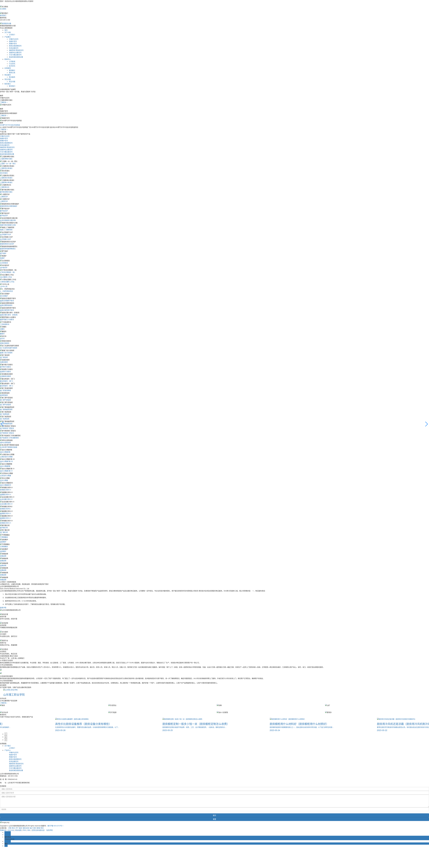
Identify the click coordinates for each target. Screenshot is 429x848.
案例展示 (12, 70)
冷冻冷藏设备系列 (15, 55)
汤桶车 (2, 329)
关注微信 (3, 9)
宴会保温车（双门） (7, 381)
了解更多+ (3, 703)
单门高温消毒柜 (5, 390)
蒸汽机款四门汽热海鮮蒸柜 (9, 438)
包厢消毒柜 (4, 362)
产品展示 (7, 37)
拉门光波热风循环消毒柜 (8, 348)
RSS (24, 830)
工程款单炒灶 (4, 187)
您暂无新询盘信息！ (39, 830)
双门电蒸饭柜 (4, 419)
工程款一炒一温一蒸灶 (8, 163)
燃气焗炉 (3, 253)
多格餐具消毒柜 (5, 376)
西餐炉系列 (13, 43)
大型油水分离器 (5, 475)
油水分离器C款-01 (6, 471)
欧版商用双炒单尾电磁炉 (8, 206)
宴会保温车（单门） (7, 386)
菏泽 (42, 828)
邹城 (24, 828)
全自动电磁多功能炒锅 (8, 220)
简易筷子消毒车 (5, 371)
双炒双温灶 (4, 173)
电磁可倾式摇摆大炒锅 (8, 225)
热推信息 (3, 830)
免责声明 (49, 830)
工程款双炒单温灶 (6, 168)
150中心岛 (3, 286)
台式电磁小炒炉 (5, 239)
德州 (34, 828)
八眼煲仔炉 (4, 196)
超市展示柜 (4, 527)
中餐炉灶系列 (13, 39)
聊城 (38, 828)
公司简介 (12, 34)
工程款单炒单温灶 (6, 182)
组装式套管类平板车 (7, 310)
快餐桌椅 (3, 556)
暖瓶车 (2, 333)
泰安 (27, 828)
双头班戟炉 (4, 296)
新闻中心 (7, 59)
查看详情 (3, 607)
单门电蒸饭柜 (4, 414)
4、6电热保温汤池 (6, 291)
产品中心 (7, 750)
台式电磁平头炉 (5, 234)
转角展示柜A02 (5, 509)
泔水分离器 (4, 480)
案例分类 (12, 72)
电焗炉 (2, 258)
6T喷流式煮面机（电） (8, 272)
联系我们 (3, 15)
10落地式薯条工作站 (7, 282)
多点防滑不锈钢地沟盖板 (8, 447)
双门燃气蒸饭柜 (5, 404)
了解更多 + (4, 102)
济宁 (17, 828)
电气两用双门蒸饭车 (7, 428)
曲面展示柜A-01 (5, 513)
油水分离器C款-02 (6, 461)
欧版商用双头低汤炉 (7, 244)
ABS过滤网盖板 (5, 442)
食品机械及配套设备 (16, 57)
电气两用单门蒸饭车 (7, 433)
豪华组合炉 (4, 211)
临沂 (31, 828)
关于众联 (7, 32)
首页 (6, 30)
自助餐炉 (3, 542)
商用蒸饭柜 (4, 395)
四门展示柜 (4, 532)
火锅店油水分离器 (6, 456)
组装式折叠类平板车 (7, 300)
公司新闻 (12, 61)
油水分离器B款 (5, 466)
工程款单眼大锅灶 (6, 159)
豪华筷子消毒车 (5, 367)
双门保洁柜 (4, 357)
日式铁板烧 (4, 263)
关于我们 (7, 746)
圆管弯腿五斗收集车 (7, 319)
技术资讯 (12, 66)
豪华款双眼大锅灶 (6, 192)
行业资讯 (12, 63)
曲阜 (20, 828)
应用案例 (7, 68)
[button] (2, 424)
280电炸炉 (3, 267)
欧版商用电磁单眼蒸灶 (8, 248)
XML (28, 830)
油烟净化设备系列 (15, 52)
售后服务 (7, 75)
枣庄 (13, 828)
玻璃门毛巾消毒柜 (6, 352)
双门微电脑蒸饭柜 (6, 423)
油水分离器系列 (5, 485)
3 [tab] (5, 740)
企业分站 (11, 830)
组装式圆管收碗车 (6, 305)
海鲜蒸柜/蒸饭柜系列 (16, 50)
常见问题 (7, 79)
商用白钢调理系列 (15, 46)
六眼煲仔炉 (4, 201)
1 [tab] (5, 734)
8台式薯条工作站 (6, 277)
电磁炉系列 (13, 41)
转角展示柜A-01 (5, 523)
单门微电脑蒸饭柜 (6, 409)
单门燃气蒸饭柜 (5, 400)
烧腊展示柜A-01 (5, 494)
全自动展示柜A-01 (6, 499)
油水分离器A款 (5, 452)
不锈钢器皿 (4, 537)
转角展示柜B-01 (5, 490)
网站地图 (18, 830)
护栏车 (2, 338)
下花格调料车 (4, 324)
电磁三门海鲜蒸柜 (6, 229)
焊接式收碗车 (4, 343)
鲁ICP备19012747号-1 (55, 826)
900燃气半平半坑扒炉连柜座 (10, 125)
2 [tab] (5, 737)
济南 (9, 828)
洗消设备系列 (13, 48)
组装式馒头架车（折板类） (9, 315)
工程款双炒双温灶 (6, 178)
